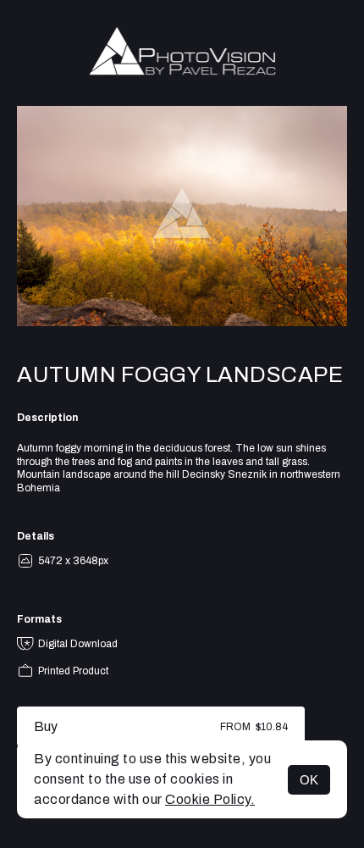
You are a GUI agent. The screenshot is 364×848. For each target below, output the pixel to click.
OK (309, 780)
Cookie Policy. (210, 799)
